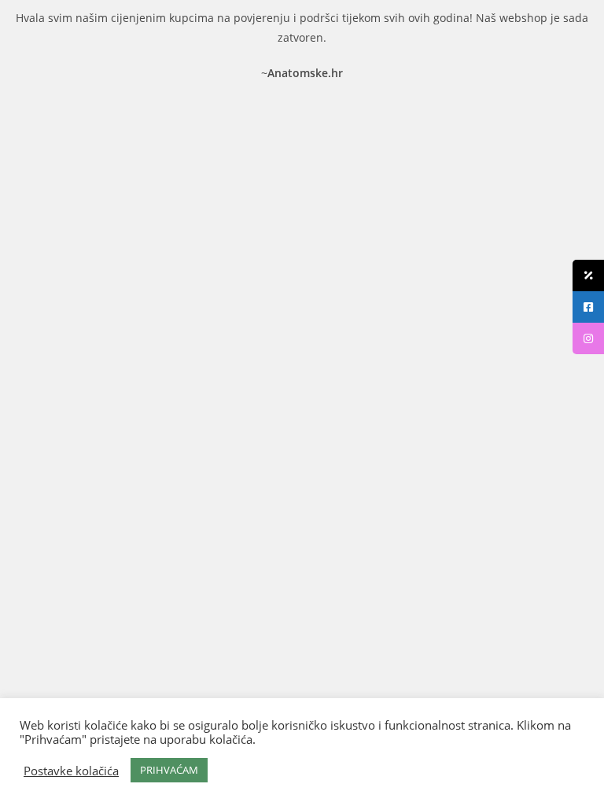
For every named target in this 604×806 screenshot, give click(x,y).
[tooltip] (588, 275)
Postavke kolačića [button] (71, 770)
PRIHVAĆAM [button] (169, 770)
